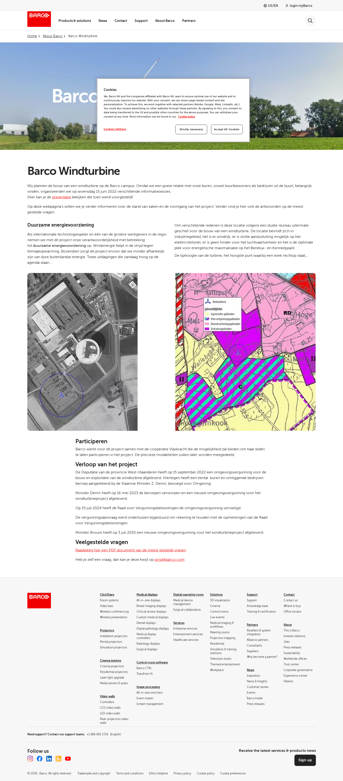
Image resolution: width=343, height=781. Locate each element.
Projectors (107, 630)
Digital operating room (188, 594)
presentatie (61, 197)
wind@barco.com (169, 559)
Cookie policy (186, 116)
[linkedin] (49, 758)
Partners (188, 21)
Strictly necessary (191, 129)
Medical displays (146, 594)
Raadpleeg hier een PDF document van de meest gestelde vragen (130, 550)
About (288, 624)
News (103, 21)
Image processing (148, 687)
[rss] (58, 758)
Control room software (152, 662)
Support (141, 21)
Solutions (216, 594)
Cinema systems (110, 660)
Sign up (305, 760)
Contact (121, 21)
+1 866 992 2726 (104, 734)
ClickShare (107, 594)
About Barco (165, 21)
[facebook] (39, 758)
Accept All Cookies (226, 129)
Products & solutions (74, 21)
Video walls (107, 696)
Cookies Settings (115, 129)
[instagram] (30, 758)
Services (178, 623)
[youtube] (68, 758)
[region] (173, 110)
